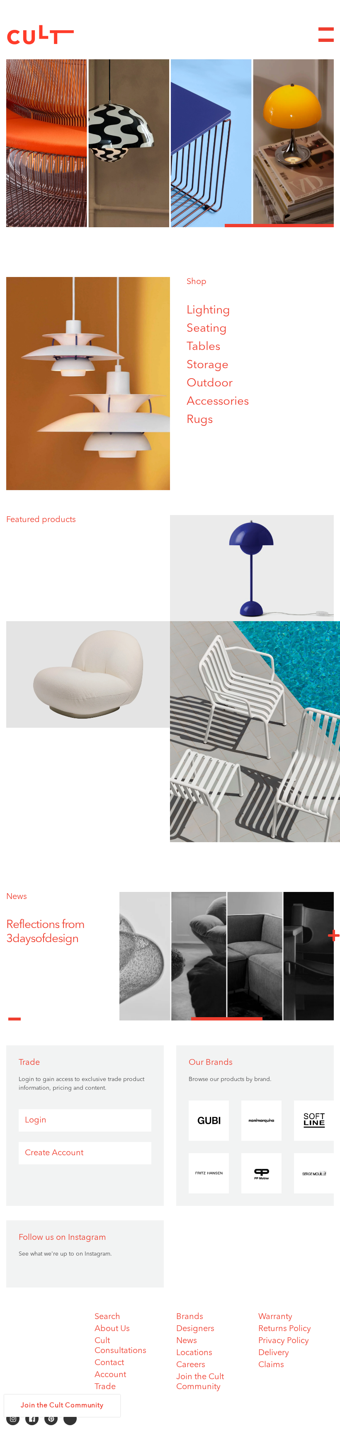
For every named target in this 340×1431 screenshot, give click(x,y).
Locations (194, 1353)
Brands (189, 1317)
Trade (105, 1387)
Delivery (273, 1353)
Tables (203, 347)
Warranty (275, 1317)
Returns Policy (284, 1329)
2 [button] (169, 225)
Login (35, 1120)
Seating (207, 329)
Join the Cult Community (62, 1405)
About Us (112, 1329)
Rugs (200, 420)
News (16, 897)
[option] (170, 134)
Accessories (218, 402)
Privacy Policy (283, 1341)
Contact (109, 1363)
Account (110, 1375)
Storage (207, 365)
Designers (195, 1329)
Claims (271, 1365)
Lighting (208, 310)
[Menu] (326, 34)
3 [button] (279, 225)
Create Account (54, 1153)
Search (107, 1317)
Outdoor (210, 383)
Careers (190, 1365)
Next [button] (334, 935)
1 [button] (60, 225)
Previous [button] (14, 1014)
